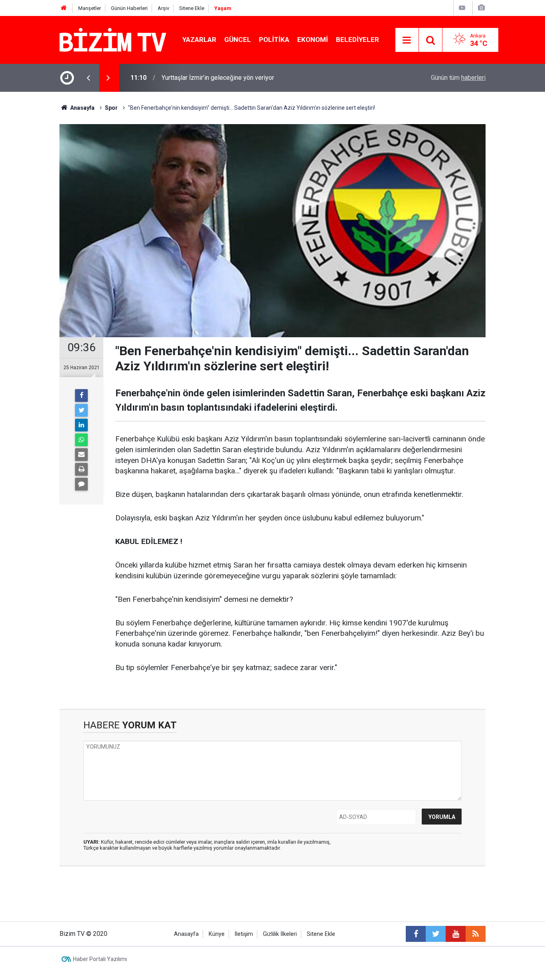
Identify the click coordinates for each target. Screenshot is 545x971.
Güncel (237, 40)
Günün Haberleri (129, 8)
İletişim (244, 934)
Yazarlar (199, 40)
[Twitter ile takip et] (436, 934)
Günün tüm (458, 77)
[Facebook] (81, 395)
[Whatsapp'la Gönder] (81, 439)
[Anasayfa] (63, 8)
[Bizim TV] (112, 39)
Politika (274, 40)
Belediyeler (357, 40)
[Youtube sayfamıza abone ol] (456, 934)
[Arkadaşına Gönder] (81, 454)
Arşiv (163, 8)
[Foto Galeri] (481, 8)
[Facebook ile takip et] (416, 934)
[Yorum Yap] (81, 484)
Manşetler (89, 8)
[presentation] (88, 78)
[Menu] (407, 40)
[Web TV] (462, 8)
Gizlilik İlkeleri (280, 934)
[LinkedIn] (81, 425)
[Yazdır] (81, 469)
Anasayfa (186, 934)
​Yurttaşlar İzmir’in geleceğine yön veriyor (218, 77)
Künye (217, 934)
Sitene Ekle (191, 8)
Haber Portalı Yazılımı (100, 959)
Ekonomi (312, 40)
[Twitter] (81, 410)
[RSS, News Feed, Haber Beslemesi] (476, 934)
